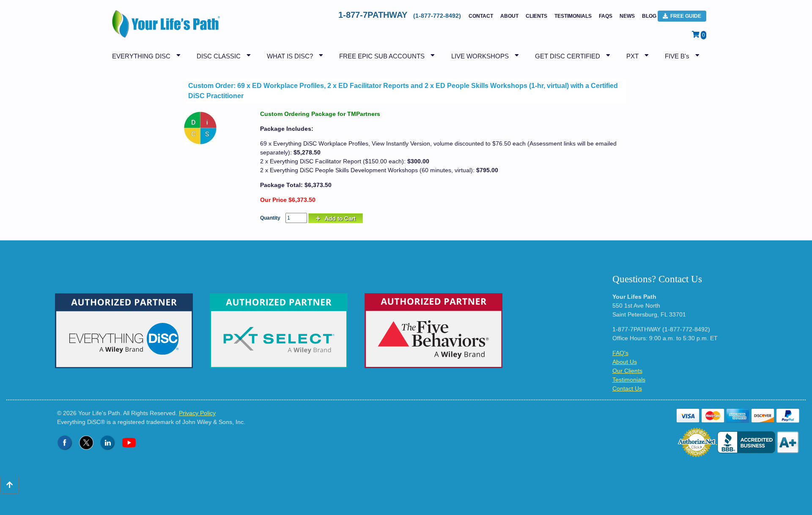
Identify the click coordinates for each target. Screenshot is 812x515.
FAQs (605, 16)
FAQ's (620, 353)
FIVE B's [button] (677, 56)
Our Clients (627, 370)
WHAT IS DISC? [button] (290, 56)
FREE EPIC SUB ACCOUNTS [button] (382, 56)
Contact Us (627, 388)
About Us (624, 361)
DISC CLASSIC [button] (219, 56)
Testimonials (573, 16)
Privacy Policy (197, 413)
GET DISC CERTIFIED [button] (567, 56)
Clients (536, 16)
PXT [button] (632, 56)
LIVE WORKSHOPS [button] (480, 56)
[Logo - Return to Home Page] (164, 28)
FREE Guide (685, 16)
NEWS (627, 16)
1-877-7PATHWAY (400, 14)
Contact (481, 16)
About (509, 16)
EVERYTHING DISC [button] (141, 56)
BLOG (649, 16)
